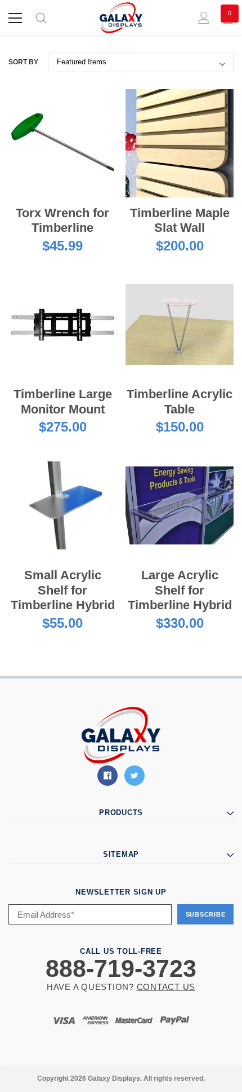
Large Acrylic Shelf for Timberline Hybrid (180, 590)
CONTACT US (166, 987)
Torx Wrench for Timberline (62, 220)
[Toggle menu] (15, 18)
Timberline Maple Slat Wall (180, 220)
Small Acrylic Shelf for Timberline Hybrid (63, 590)
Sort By (23, 62)
